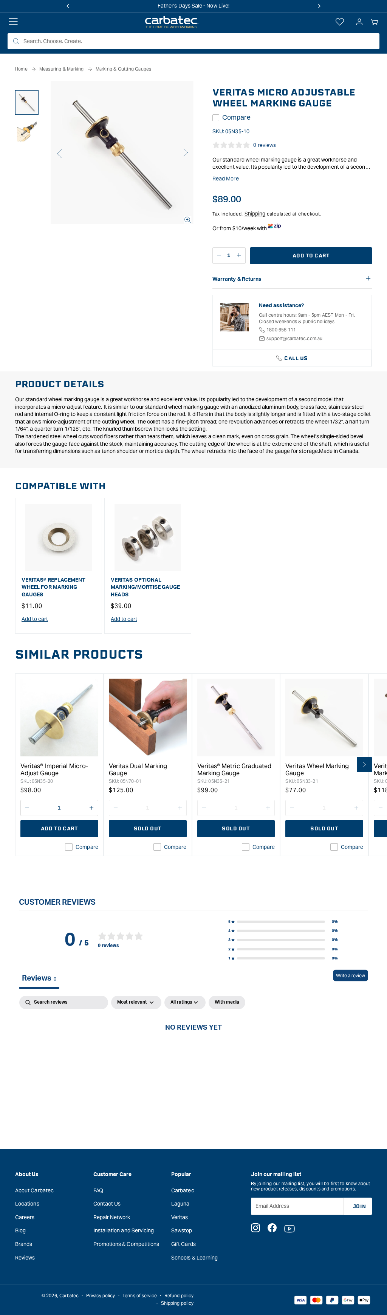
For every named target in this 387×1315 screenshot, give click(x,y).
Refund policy (179, 1295)
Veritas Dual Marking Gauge (138, 769)
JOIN (359, 1206)
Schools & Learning (194, 1257)
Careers (25, 1217)
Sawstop (181, 1230)
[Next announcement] (319, 6)
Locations (27, 1203)
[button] (374, 22)
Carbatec (182, 1190)
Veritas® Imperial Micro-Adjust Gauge (54, 769)
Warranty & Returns (237, 279)
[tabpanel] (193, 1052)
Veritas (179, 1217)
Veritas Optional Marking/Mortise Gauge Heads (145, 587)
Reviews (25, 1257)
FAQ (98, 1190)
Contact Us (107, 1203)
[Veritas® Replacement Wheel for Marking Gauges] (58, 537)
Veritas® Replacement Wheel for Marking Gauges (53, 587)
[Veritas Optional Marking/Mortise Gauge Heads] (148, 537)
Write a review (350, 975)
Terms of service (139, 1295)
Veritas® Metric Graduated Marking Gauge (234, 769)
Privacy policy (100, 1295)
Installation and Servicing (123, 1230)
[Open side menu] (13, 22)
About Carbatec (34, 1190)
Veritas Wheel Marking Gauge (316, 769)
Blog (20, 1230)
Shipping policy (177, 1303)
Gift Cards (183, 1244)
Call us (296, 358)
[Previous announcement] (68, 6)
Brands (23, 1244)
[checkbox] (227, 1002)
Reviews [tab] (39, 978)
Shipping (255, 213)
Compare (236, 117)
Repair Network (111, 1217)
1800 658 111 (281, 330)
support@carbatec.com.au (294, 338)
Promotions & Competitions (126, 1244)
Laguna (180, 1203)
